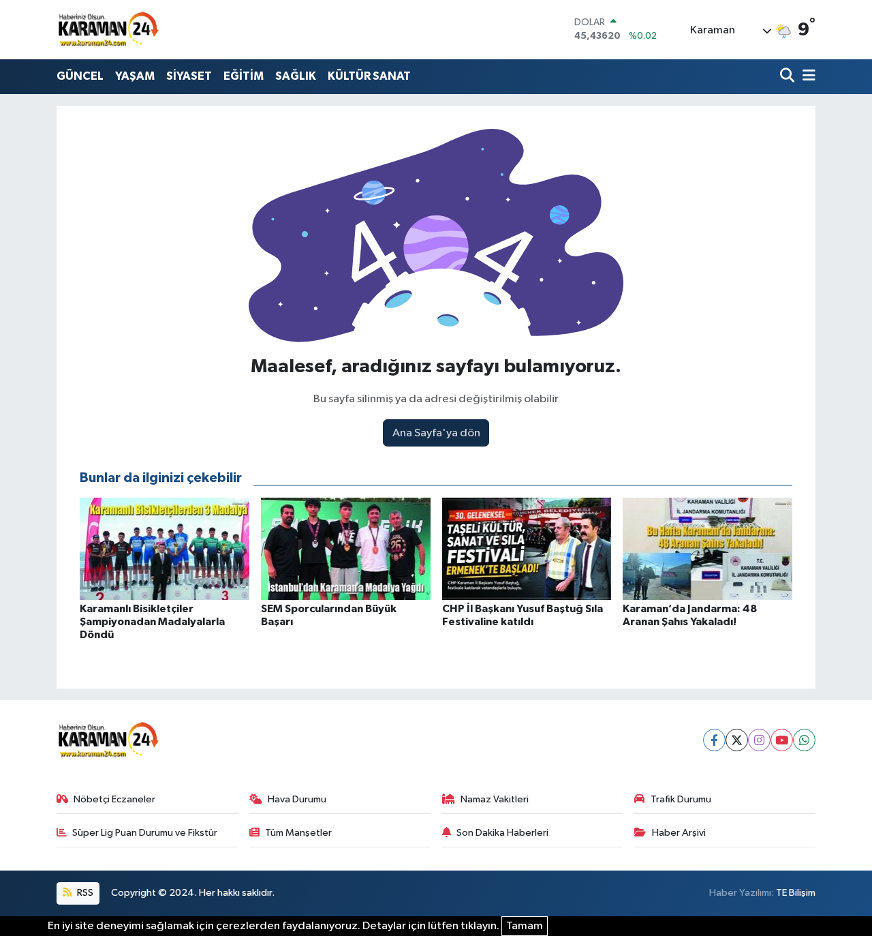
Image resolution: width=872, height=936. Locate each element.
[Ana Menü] (806, 76)
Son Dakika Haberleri (502, 833)
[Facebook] (714, 740)
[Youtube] (781, 740)
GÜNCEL (80, 76)
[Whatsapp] (804, 740)
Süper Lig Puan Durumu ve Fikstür (144, 833)
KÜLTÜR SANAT (369, 76)
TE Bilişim (795, 893)
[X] (737, 740)
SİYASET (189, 76)
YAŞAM (135, 76)
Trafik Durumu (681, 799)
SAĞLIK (295, 76)
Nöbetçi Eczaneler (114, 799)
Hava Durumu (297, 799)
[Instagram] (759, 740)
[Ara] (788, 76)
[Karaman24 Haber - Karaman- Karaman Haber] (108, 29)
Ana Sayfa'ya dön (436, 433)
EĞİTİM (243, 76)
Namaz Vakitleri (495, 799)
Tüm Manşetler (298, 833)
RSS (84, 893)
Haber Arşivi (679, 833)
